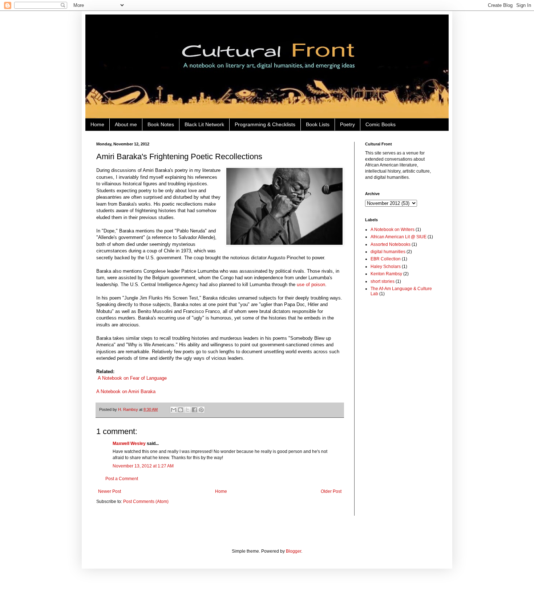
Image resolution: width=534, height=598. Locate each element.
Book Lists (317, 124)
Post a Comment (121, 478)
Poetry (347, 124)
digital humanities (388, 251)
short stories (383, 281)
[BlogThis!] (180, 409)
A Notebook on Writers (392, 229)
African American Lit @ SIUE (398, 236)
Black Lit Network (204, 124)
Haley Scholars (386, 266)
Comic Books (380, 124)
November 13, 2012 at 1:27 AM (143, 466)
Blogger (293, 551)
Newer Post (109, 491)
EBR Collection (386, 258)
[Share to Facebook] (194, 409)
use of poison (311, 284)
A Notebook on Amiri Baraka (125, 391)
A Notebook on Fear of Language (132, 378)
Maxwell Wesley (129, 443)
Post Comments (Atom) (146, 501)
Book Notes (160, 124)
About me (126, 124)
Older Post (331, 491)
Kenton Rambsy (386, 273)
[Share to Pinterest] (201, 409)
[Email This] (173, 409)
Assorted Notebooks (390, 244)
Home (97, 124)
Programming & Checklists (265, 124)
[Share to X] (187, 409)
